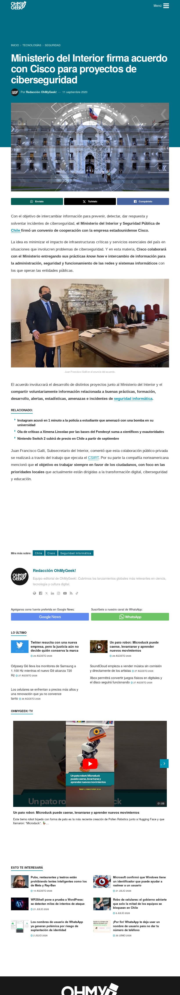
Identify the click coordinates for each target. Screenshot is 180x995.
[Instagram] (58, 593)
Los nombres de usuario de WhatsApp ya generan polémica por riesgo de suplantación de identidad (57, 926)
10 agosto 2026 (42, 890)
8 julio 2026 (122, 913)
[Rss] (71, 593)
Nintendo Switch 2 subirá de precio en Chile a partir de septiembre (68, 438)
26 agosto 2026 (31, 698)
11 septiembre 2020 (74, 92)
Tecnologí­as (31, 45)
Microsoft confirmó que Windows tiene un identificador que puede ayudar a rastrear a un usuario (139, 881)
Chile (16, 230)
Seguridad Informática (75, 553)
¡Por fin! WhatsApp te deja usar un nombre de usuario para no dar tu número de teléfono (136, 926)
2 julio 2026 (40, 935)
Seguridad (53, 45)
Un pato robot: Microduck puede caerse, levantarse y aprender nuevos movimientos (134, 646)
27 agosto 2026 (27, 675)
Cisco (51, 553)
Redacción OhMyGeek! (41, 92)
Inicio (15, 45)
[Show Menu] (166, 5)
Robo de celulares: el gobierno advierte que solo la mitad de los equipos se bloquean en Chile (140, 903)
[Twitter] (46, 593)
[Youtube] (65, 593)
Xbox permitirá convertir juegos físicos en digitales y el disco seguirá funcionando (126, 680)
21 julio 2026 (123, 890)
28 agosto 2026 (121, 655)
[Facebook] (40, 593)
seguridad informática (133, 399)
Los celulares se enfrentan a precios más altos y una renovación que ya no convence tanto (44, 693)
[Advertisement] (91, 27)
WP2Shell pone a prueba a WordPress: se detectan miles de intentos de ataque (58, 901)
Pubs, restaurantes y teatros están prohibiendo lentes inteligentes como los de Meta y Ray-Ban (59, 881)
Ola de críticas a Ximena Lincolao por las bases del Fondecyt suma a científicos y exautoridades (90, 432)
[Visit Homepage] (19, 5)
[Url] (34, 593)
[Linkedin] (52, 593)
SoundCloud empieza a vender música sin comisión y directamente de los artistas (126, 668)
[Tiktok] (77, 593)
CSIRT (93, 458)
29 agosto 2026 (42, 655)
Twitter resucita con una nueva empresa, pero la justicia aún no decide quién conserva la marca (55, 646)
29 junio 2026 (123, 935)
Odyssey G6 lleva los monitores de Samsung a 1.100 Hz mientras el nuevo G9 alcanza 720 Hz (43, 670)
